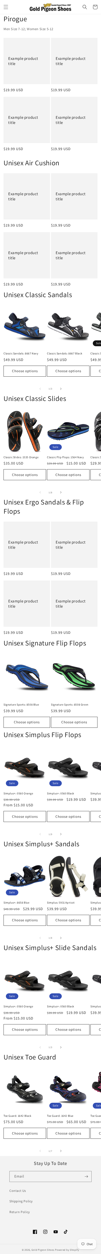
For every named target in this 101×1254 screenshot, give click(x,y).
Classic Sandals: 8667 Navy (21, 353)
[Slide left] (40, 389)
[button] (6, 7)
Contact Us (17, 1191)
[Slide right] (61, 389)
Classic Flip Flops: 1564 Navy (65, 457)
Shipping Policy (21, 1201)
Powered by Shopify (67, 1249)
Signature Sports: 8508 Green (70, 704)
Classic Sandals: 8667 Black (64, 353)
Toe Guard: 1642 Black (17, 1115)
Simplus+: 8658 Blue (16, 902)
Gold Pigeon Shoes (42, 1249)
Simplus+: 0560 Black (60, 793)
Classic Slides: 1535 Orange (21, 457)
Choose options (25, 371)
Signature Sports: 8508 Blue (21, 704)
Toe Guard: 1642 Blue (60, 1115)
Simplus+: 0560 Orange (18, 793)
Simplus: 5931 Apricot (61, 902)
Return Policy (19, 1212)
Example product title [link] (23, 61)
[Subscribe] (86, 1176)
